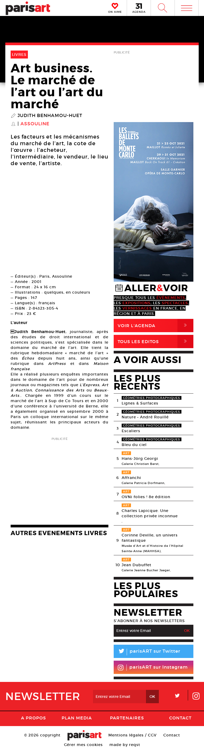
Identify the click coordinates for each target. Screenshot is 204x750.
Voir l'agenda (153, 325)
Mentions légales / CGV (132, 735)
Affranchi (131, 477)
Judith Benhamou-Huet (50, 115)
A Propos (33, 717)
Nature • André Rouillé (145, 417)
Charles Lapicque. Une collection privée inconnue (150, 513)
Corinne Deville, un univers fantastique (150, 538)
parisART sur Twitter (149, 652)
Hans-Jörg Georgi (140, 458)
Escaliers (131, 430)
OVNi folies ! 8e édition (146, 496)
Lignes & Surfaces (140, 403)
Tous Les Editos (153, 341)
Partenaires (127, 717)
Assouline (34, 124)
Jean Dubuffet (136, 564)
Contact (180, 717)
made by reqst (124, 744)
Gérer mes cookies (83, 744)
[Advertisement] (59, 479)
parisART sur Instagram (158, 667)
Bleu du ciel (134, 444)
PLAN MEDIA (77, 717)
